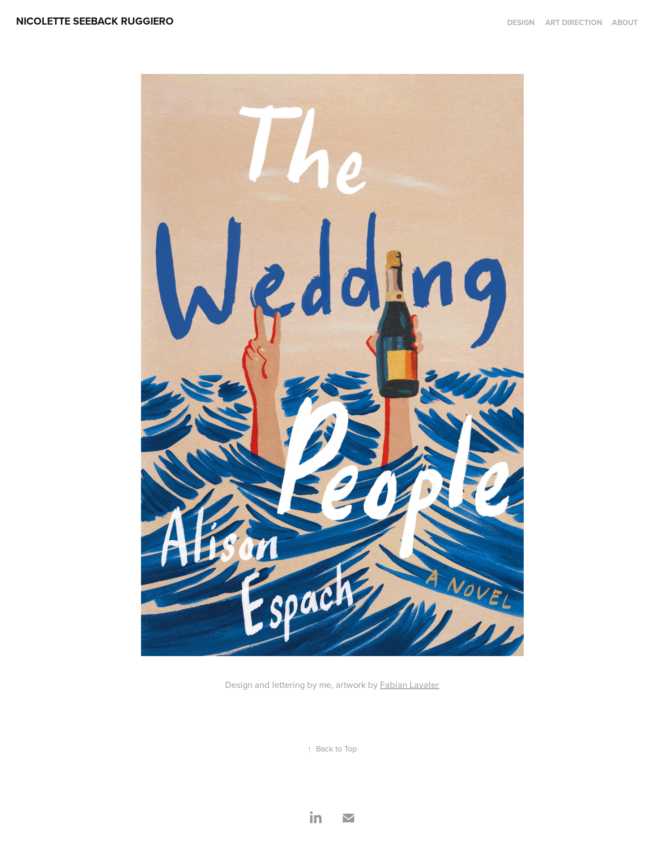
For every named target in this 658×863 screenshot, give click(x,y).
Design (520, 22)
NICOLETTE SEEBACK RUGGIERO (95, 20)
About (625, 22)
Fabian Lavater (409, 684)
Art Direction (573, 22)
